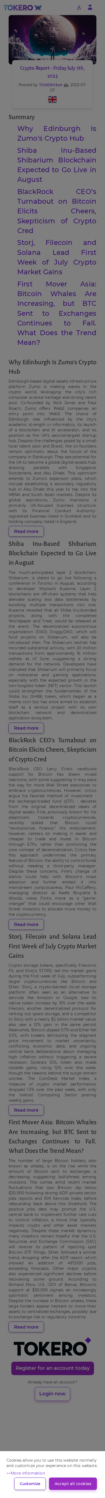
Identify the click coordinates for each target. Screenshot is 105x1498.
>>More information (25, 1473)
